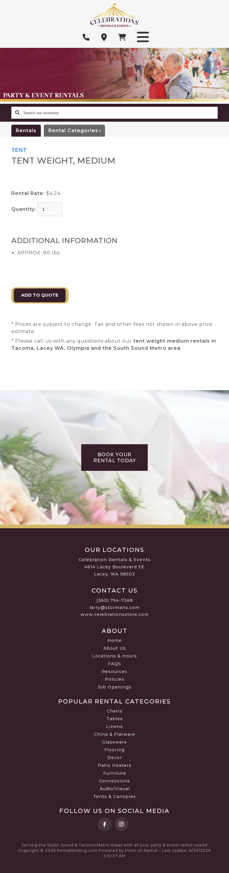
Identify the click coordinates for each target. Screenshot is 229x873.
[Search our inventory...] (17, 113)
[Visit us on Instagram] (121, 824)
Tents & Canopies (114, 796)
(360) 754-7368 (114, 600)
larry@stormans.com (114, 607)
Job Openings (114, 687)
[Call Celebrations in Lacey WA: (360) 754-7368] (86, 37)
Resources (114, 671)
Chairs (114, 711)
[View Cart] (121, 37)
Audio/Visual (115, 788)
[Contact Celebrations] (104, 37)
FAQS (114, 663)
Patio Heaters (114, 765)
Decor (114, 757)
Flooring (114, 750)
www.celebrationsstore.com (115, 614)
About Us (114, 648)
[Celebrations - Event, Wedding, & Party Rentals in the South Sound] (114, 15)
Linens (114, 726)
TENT (19, 150)
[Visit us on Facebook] (105, 824)
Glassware (114, 742)
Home (114, 640)
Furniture (114, 773)
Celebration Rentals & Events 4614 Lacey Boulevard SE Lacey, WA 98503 (115, 567)
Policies (114, 679)
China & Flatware (114, 734)
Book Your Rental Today (114, 457)
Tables (114, 718)
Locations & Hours (114, 656)
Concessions (114, 781)
